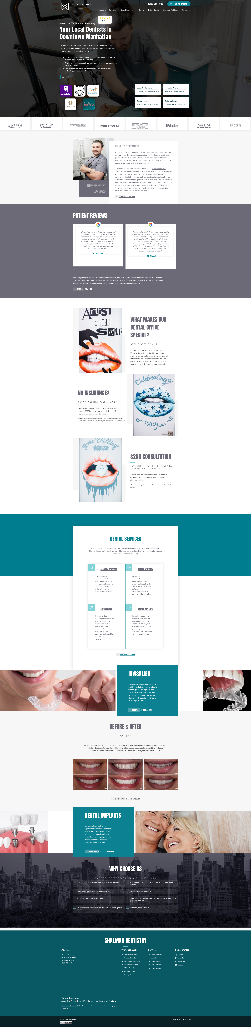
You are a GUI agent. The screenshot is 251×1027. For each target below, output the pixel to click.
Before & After (153, 10)
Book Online (181, 3)
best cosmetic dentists (131, 182)
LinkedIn (181, 958)
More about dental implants (101, 851)
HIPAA (84, 1001)
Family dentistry (145, 569)
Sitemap (90, 1001)
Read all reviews (84, 289)
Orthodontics (106, 609)
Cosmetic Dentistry (148, 89)
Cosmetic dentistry (108, 569)
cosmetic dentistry (159, 169)
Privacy (73, 1001)
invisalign (98, 639)
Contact (185, 10)
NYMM (188, 1019)
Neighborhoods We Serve (107, 1001)
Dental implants (156, 954)
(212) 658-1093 (155, 3)
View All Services (127, 654)
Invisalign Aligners (175, 89)
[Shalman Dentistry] (76, 6)
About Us (66, 77)
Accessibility (65, 1001)
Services (112, 10)
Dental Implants (126, 10)
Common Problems (170, 10)
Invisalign (140, 10)
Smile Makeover (175, 102)
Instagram (181, 961)
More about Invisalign (142, 710)
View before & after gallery (127, 799)
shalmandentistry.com (69, 1006)
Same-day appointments (139, 907)
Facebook (181, 954)
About (102, 10)
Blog (96, 1001)
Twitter (180, 965)
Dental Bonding (156, 968)
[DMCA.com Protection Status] (68, 1022)
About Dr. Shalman (127, 196)
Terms (79, 1001)
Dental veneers (156, 961)
